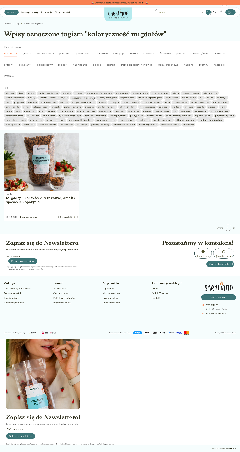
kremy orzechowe (168, 64)
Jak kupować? (60, 288)
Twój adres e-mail (14, 256)
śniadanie (165, 53)
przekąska (219, 53)
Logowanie (108, 288)
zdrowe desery (45, 53)
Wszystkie (10, 53)
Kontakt (156, 297)
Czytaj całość (66, 217)
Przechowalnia (110, 297)
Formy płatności (12, 293)
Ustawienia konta (111, 302)
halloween (102, 53)
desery (134, 53)
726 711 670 (212, 305)
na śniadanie (80, 64)
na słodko (219, 64)
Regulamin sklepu (62, 302)
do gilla (97, 64)
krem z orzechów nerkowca (136, 64)
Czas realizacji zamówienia (17, 288)
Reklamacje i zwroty (14, 302)
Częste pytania (60, 293)
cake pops (119, 53)
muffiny (203, 64)
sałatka (111, 64)
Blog (17, 24)
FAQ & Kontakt (218, 297)
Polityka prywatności (64, 297)
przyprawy (25, 64)
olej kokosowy (44, 64)
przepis (180, 53)
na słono (189, 64)
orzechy (8, 64)
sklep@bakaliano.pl (216, 313)
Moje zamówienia (111, 293)
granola (27, 53)
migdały (62, 64)
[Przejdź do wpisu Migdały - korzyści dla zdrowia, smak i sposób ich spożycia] (41, 162)
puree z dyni (83, 53)
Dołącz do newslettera (22, 261)
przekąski (64, 53)
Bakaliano (8, 24)
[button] (208, 12)
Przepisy (9, 75)
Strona (220, 228)
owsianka (148, 53)
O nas (155, 288)
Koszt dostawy (11, 297)
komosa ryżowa (199, 53)
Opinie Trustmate (219, 264)
